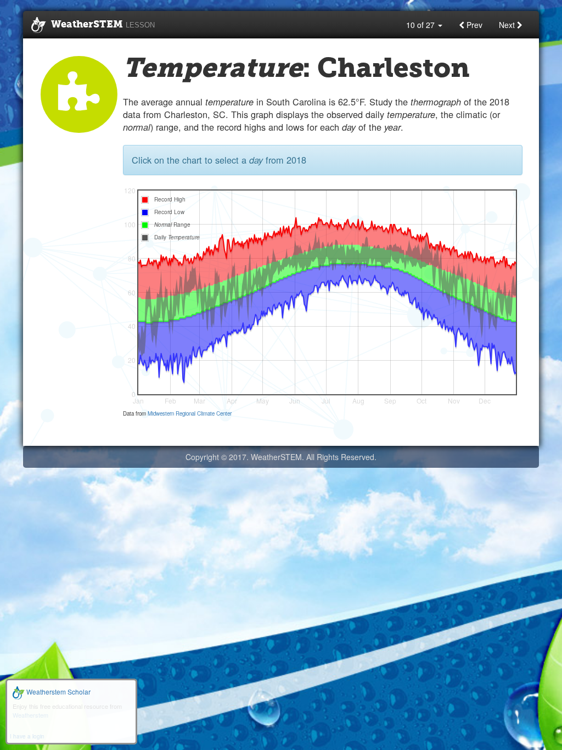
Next (508, 24)
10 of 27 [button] (421, 24)
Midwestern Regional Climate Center (190, 413)
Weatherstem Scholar (58, 691)
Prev (473, 24)
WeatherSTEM (103, 25)
